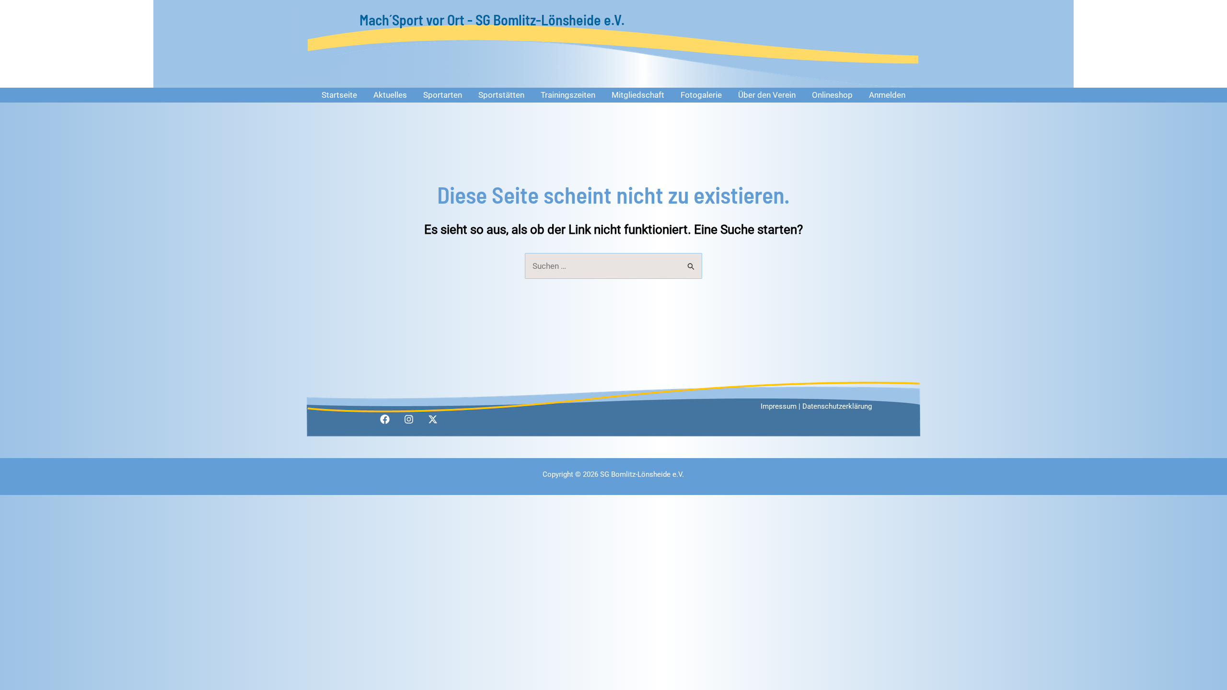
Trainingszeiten (568, 95)
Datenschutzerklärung (837, 406)
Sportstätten (501, 95)
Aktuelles (390, 95)
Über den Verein (767, 95)
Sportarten (442, 95)
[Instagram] (409, 419)
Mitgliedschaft (638, 95)
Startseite (339, 95)
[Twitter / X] (433, 419)
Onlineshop (832, 95)
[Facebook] (385, 419)
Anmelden (887, 95)
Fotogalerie (701, 95)
